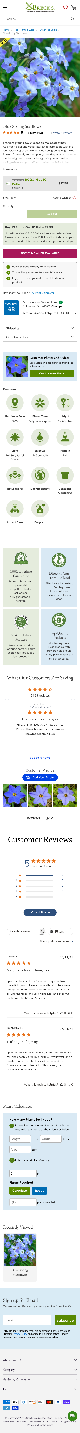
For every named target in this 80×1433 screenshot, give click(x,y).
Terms (43, 1424)
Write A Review (40, 912)
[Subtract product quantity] (6, 214)
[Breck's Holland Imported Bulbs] (59, 560)
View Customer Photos (51, 373)
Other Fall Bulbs (48, 29)
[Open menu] (5, 7)
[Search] (72, 19)
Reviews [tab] (33, 818)
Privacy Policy (19, 1334)
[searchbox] (23, 931)
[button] (15, 795)
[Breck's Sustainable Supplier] (21, 622)
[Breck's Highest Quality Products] (59, 620)
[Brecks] (40, 7)
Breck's (58, 1418)
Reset (39, 1191)
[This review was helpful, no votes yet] (61, 1013)
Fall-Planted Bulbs (24, 29)
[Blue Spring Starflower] (40, 77)
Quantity (8, 206)
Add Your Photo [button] (43, 777)
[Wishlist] (65, 7)
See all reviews (40, 758)
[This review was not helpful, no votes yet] (69, 1013)
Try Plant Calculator (42, 293)
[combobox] (56, 941)
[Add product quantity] (20, 214)
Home (6, 29)
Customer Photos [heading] (40, 770)
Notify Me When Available (40, 253)
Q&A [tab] (49, 817)
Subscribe (65, 1320)
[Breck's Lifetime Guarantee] (21, 558)
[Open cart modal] (74, 7)
